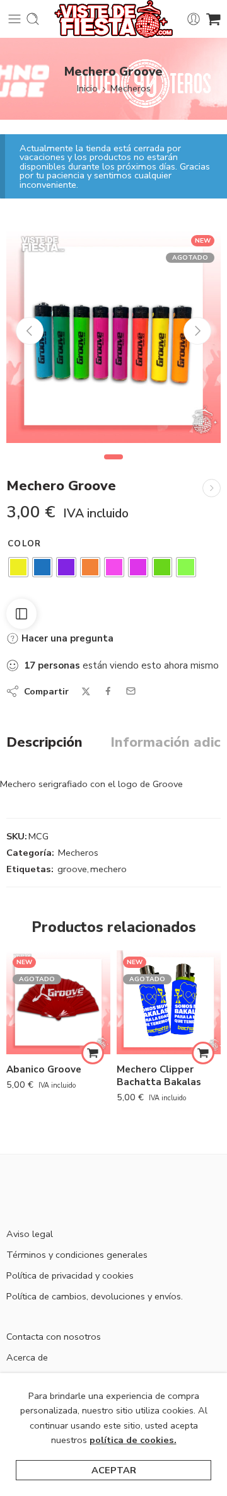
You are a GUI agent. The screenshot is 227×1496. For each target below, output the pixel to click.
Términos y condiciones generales (77, 1254)
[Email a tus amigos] (130, 691)
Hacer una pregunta (66, 638)
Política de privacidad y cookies (70, 1275)
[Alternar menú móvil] (14, 18)
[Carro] (213, 18)
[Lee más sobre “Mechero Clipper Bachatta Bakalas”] (203, 1053)
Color (25, 543)
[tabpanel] (113, 339)
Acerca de (27, 1357)
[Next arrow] (197, 331)
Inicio (87, 88)
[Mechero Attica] (211, 488)
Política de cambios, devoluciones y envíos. (94, 1296)
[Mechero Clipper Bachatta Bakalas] (169, 1002)
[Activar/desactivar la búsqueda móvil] (33, 19)
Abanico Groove (43, 1069)
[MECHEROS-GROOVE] (113, 336)
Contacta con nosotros (53, 1336)
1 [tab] (114, 468)
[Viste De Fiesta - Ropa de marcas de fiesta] (113, 19)
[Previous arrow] (30, 331)
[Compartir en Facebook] (108, 691)
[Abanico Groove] (58, 1002)
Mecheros (130, 88)
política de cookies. (133, 1440)
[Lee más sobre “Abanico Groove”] (92, 1053)
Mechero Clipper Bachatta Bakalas (159, 1075)
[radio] (18, 567)
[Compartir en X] (86, 691)
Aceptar (113, 1470)
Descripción (44, 743)
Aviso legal (29, 1234)
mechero (108, 869)
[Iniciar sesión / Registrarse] (193, 18)
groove (72, 869)
